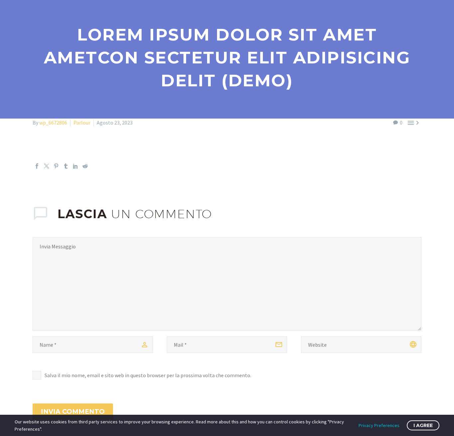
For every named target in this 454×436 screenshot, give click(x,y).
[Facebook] (37, 166)
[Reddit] (85, 166)
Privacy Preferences (379, 425)
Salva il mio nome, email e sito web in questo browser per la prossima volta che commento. (148, 375)
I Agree (423, 425)
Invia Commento (73, 411)
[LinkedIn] (75, 166)
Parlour (81, 122)
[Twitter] (46, 166)
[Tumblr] (65, 166)
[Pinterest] (56, 166)
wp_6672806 (53, 122)
